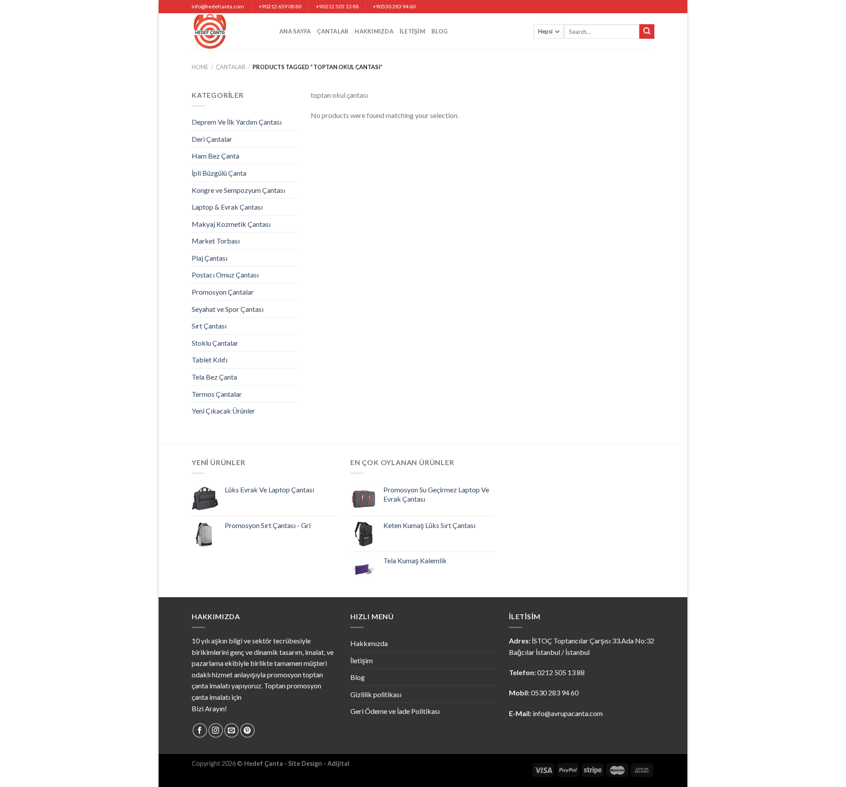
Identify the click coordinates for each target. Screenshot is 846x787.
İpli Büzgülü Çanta (219, 173)
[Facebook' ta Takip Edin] (200, 730)
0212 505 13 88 (561, 672)
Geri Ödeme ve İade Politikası (395, 711)
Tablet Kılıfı (209, 359)
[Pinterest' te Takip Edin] (247, 730)
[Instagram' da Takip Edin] (215, 730)
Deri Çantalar (212, 139)
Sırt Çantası (209, 325)
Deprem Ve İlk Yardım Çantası (237, 122)
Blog (439, 31)
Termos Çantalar (217, 394)
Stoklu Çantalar (215, 343)
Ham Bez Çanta (215, 155)
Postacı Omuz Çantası (225, 274)
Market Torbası (216, 240)
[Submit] (646, 31)
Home (200, 66)
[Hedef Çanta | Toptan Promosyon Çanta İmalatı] (229, 31)
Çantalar (333, 31)
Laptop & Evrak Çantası (227, 207)
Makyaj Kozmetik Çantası (231, 224)
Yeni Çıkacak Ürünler (223, 410)
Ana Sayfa (295, 31)
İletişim (412, 31)
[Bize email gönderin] (231, 730)
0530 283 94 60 (555, 692)
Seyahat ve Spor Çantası (227, 309)
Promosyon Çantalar (223, 292)
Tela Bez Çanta (214, 377)
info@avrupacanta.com (568, 713)
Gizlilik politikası (375, 694)
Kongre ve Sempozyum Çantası (238, 190)
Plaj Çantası (209, 258)
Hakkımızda (374, 31)
